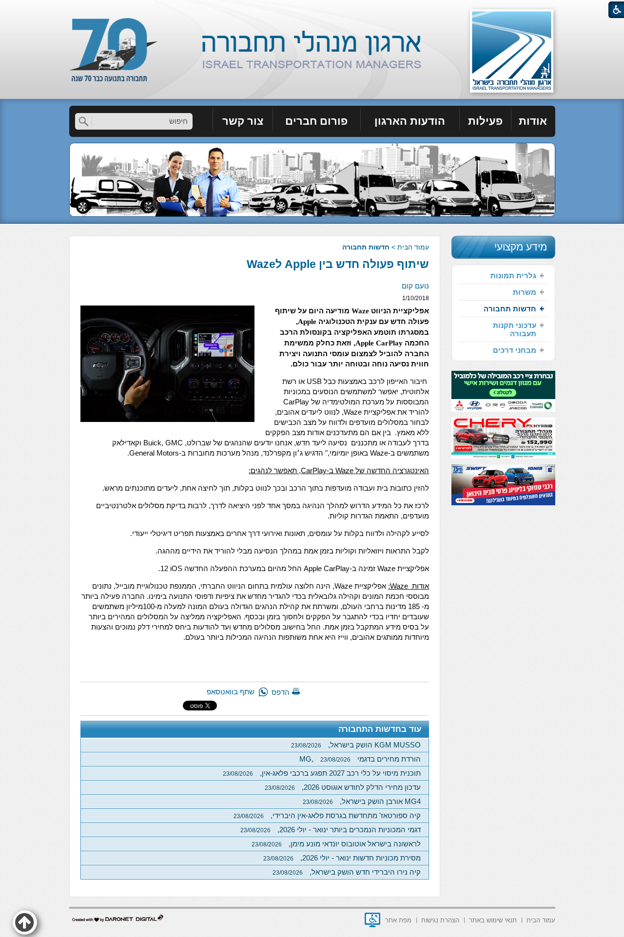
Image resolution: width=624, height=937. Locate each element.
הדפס (281, 692)
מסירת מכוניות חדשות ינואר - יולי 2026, (342, 858)
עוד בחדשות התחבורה (380, 729)
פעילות (485, 121)
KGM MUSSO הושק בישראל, (356, 745)
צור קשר (242, 121)
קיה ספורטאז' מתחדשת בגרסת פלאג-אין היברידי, (327, 815)
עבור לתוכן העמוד (312, 9)
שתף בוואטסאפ (230, 692)
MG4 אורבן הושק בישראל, (362, 801)
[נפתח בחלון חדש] (372, 920)
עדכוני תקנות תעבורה (514, 329)
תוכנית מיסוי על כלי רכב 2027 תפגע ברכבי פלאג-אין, (322, 773)
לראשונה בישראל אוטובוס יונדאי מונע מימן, (336, 844)
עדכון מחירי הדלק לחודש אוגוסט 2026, (343, 787)
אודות (533, 121)
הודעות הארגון (409, 121)
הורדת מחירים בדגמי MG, (360, 759)
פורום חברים (316, 121)
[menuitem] (533, 121)
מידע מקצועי (520, 246)
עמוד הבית (413, 247)
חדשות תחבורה (366, 247)
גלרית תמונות (513, 275)
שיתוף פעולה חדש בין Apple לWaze (338, 264)
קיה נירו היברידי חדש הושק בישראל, (347, 872)
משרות (524, 292)
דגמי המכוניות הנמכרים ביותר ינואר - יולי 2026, (330, 829)
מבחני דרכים (514, 350)
